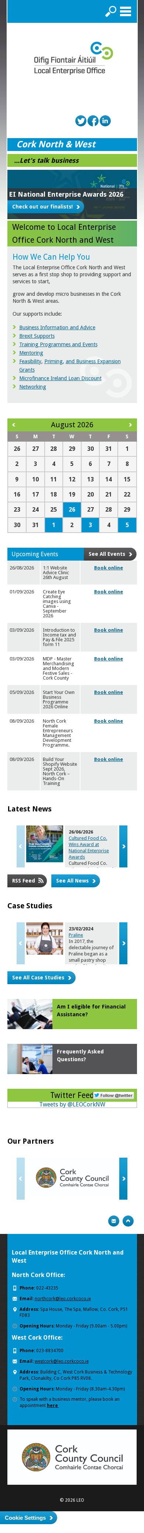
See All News (72, 881)
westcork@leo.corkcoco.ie (62, 1361)
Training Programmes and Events (58, 344)
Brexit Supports (37, 336)
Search (110, 11)
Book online (108, 568)
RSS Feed (23, 881)
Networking (32, 387)
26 (72, 509)
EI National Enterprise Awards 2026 (66, 194)
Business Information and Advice (57, 327)
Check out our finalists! (42, 207)
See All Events (107, 554)
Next (123, 846)
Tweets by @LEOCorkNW (72, 1104)
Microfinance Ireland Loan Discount (60, 378)
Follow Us (113, 1095)
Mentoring (31, 353)
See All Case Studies (38, 978)
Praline (76, 935)
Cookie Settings (25, 1518)
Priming (53, 361)
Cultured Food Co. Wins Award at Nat (89, 847)
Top (128, 1221)
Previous (21, 846)
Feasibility (30, 361)
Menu (125, 11)
